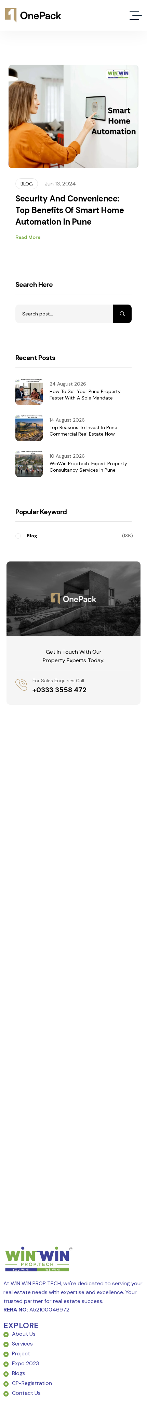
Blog (27, 184)
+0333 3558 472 (59, 689)
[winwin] (33, 15)
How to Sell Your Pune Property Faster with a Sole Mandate (85, 394)
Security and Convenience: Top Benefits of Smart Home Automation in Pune (69, 210)
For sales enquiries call (58, 681)
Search (122, 314)
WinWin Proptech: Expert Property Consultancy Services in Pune (88, 466)
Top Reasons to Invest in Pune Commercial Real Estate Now (83, 430)
